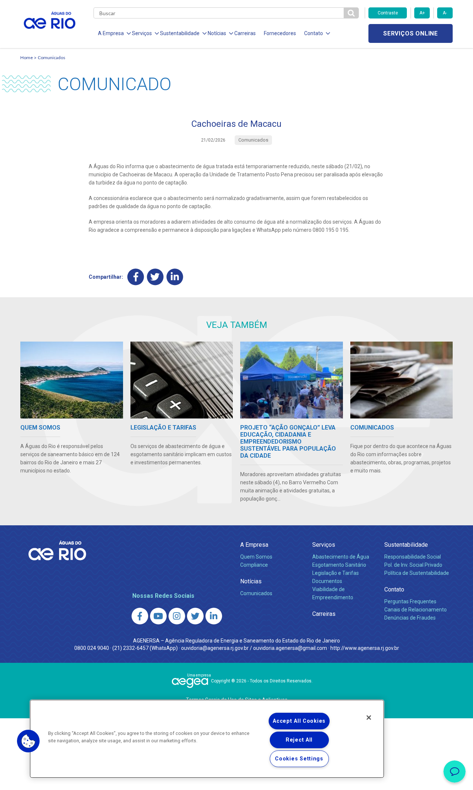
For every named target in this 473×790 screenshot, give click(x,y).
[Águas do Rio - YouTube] (158, 616)
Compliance (254, 565)
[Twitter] (155, 276)
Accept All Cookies (299, 721)
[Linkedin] (175, 276)
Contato (394, 589)
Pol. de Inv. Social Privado (413, 565)
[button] (28, 741)
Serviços (323, 544)
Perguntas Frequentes (410, 601)
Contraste (388, 13)
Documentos (327, 581)
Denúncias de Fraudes (410, 618)
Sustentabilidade (406, 544)
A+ (422, 13)
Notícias (251, 581)
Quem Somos (256, 557)
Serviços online (410, 33)
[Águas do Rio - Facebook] (140, 616)
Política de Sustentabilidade (416, 573)
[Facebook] (135, 276)
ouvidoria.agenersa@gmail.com (290, 648)
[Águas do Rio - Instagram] (177, 616)
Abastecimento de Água (340, 557)
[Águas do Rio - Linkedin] (213, 616)
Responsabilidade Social (412, 557)
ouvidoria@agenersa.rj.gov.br (215, 648)
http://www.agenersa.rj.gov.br (364, 648)
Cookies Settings (299, 759)
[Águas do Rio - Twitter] (195, 616)
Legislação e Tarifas (335, 573)
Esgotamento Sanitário (339, 565)
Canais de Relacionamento (415, 610)
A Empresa (254, 544)
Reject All (299, 740)
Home (26, 57)
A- (445, 13)
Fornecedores (280, 33)
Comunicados (51, 57)
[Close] (369, 717)
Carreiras (245, 33)
